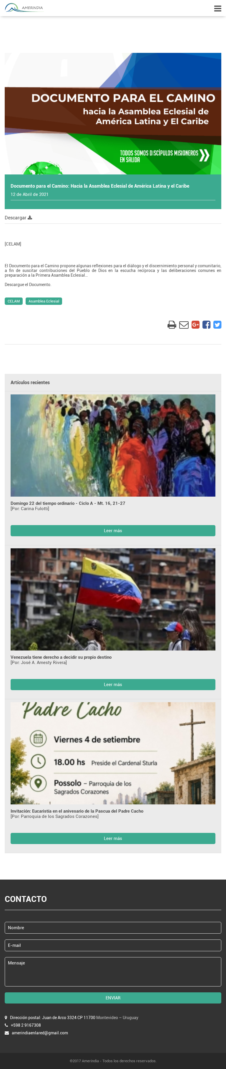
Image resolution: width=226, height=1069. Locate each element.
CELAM (14, 301)
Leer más (113, 530)
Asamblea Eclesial (44, 301)
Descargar (16, 218)
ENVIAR (113, 998)
